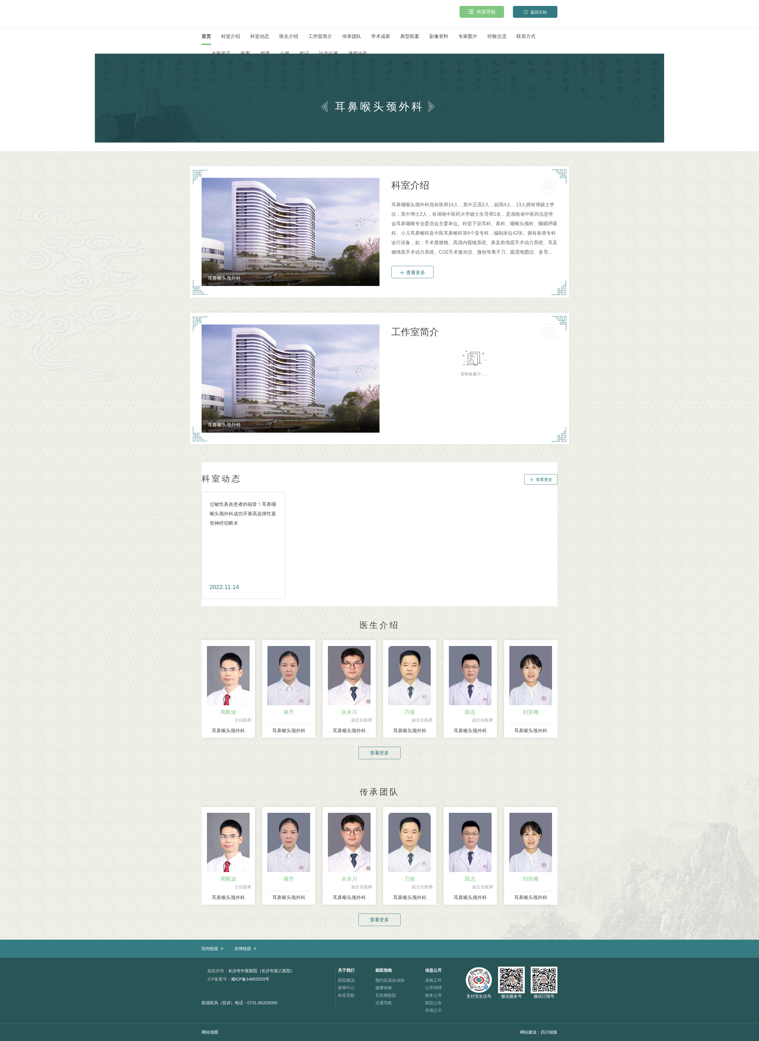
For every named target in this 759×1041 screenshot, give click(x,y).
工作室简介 (320, 36)
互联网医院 (385, 995)
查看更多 (412, 272)
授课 (265, 53)
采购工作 (433, 980)
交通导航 (383, 1002)
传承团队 (351, 36)
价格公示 (433, 1010)
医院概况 (346, 980)
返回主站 (535, 12)
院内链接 (210, 948)
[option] (291, 232)
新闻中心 (346, 987)
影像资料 (438, 36)
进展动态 (357, 53)
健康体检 (383, 987)
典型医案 (409, 36)
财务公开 (433, 995)
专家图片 (467, 36)
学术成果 (380, 36)
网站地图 (210, 1032)
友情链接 (243, 948)
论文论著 (328, 53)
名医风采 (221, 53)
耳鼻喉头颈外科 (228, 730)
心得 (284, 53)
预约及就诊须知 (389, 980)
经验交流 (496, 36)
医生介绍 (288, 36)
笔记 (304, 53)
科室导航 (482, 12)
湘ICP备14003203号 (238, 979)
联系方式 (525, 36)
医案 (245, 53)
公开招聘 (433, 987)
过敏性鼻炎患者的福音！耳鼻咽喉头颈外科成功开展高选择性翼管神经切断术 (243, 514)
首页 (206, 36)
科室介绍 (230, 36)
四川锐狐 (549, 1032)
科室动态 (259, 36)
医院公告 (433, 1002)
